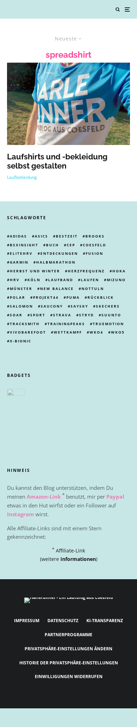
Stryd (86, 314)
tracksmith (25, 323)
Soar (16, 314)
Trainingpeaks (66, 323)
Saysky (79, 306)
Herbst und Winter (35, 270)
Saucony (52, 306)
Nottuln (92, 288)
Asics (41, 236)
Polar (17, 297)
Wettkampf (68, 332)
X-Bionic (20, 341)
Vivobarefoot (28, 332)
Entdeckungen (59, 253)
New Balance (57, 288)
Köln (33, 279)
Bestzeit (67, 236)
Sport (37, 314)
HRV (15, 279)
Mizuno (116, 279)
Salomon (21, 306)
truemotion (108, 323)
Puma (73, 297)
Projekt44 (46, 297)
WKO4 (96, 332)
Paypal (115, 496)
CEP (71, 244)
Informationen (78, 559)
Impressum (26, 621)
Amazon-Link (44, 496)
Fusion (94, 253)
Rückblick (100, 297)
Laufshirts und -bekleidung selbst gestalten (57, 161)
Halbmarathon (56, 262)
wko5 (118, 332)
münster (21, 288)
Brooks (95, 236)
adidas (18, 236)
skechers (108, 306)
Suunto (111, 314)
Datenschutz (62, 621)
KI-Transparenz (104, 621)
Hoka (119, 270)
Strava (62, 314)
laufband (60, 279)
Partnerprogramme (68, 635)
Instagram (20, 514)
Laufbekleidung (22, 177)
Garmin (19, 262)
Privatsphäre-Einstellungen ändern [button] (68, 649)
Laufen (90, 279)
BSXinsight (24, 244)
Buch (52, 244)
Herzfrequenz (86, 270)
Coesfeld (94, 244)
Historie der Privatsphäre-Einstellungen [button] (68, 663)
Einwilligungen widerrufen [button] (69, 676)
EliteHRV (21, 253)
